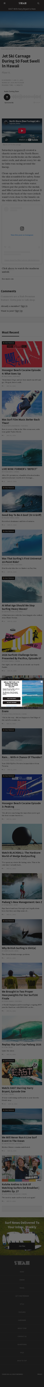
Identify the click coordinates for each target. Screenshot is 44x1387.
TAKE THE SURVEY (11, 698)
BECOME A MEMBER (11, 702)
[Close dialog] (41, 682)
